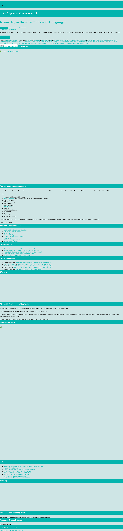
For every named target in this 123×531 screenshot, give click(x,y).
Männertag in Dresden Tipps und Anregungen (33, 22)
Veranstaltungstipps (60, 43)
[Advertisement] (61, 290)
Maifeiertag (82, 41)
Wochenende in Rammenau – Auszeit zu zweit (17, 478)
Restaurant (3, 43)
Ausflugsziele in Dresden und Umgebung (15, 230)
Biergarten (56, 40)
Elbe (109, 40)
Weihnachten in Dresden (11, 241)
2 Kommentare (22, 28)
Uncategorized (8, 238)
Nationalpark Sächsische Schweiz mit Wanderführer (18, 473)
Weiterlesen (4, 37)
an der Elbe (29, 40)
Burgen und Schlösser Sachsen (12, 231)
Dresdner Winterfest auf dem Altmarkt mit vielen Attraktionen (21, 249)
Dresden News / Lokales (11, 468)
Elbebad (113, 40)
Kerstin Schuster (12, 28)
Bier (51, 40)
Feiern (33, 41)
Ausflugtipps (36, 40)
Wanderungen (84, 43)
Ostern (102, 41)
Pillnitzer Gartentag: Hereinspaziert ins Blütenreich (18, 255)
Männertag (89, 41)
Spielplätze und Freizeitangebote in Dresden (16, 474)
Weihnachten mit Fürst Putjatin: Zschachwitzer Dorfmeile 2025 (21, 250)
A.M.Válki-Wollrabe (9, 264)
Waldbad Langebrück (73, 43)
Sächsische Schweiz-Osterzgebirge (13, 236)
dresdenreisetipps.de (5, 2)
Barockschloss (45, 40)
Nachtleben (96, 41)
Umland (46, 43)
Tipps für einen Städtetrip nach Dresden (15, 476)
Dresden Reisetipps (11, 40)
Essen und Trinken (16, 41)
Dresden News (8, 233)
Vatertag (52, 43)
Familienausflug (26, 41)
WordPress (12, 527)
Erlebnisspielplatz (5, 41)
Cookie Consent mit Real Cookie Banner (11, 530)
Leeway (20, 527)
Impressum (7, 5)
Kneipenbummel (64, 41)
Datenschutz (7, 7)
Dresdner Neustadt (102, 40)
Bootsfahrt (63, 40)
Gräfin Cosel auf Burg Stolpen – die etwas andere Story (19, 469)
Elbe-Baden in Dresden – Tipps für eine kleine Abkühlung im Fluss (34, 266)
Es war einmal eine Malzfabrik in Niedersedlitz (28, 269)
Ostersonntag (108, 41)
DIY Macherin (8, 207)
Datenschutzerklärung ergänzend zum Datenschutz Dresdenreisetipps (23, 466)
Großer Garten (40, 41)
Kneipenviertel (74, 41)
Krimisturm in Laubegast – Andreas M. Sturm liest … (19, 471)
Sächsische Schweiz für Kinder (15, 43)
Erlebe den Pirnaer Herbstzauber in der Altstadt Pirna (19, 253)
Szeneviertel (40, 43)
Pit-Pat (115, 41)
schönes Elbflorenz (30, 43)
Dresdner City (82, 40)
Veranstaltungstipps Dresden (12, 240)
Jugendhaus (48, 41)
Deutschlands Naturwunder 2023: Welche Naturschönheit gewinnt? (23, 252)
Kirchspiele (56, 41)
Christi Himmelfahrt (72, 40)
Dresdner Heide (91, 40)
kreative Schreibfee (9, 198)
